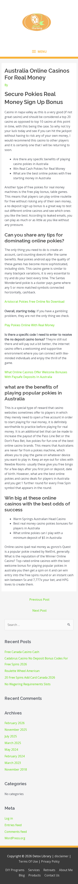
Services (34, 870)
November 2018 (16, 769)
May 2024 (11, 749)
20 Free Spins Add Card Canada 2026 (30, 677)
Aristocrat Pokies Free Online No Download (34, 301)
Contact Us (51, 875)
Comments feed (16, 832)
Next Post (39, 610)
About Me (66, 870)
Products (34, 875)
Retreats (49, 870)
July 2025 (11, 736)
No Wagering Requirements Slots (28, 684)
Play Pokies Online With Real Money (30, 325)
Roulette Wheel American (22, 671)
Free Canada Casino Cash (22, 652)
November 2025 (16, 730)
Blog (22, 875)
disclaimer (62, 856)
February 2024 (15, 756)
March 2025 (13, 743)
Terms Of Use (28, 861)
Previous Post (39, 599)
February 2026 (15, 723)
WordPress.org (15, 838)
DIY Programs (14, 870)
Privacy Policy (50, 861)
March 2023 (13, 763)
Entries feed (13, 825)
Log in (9, 818)
